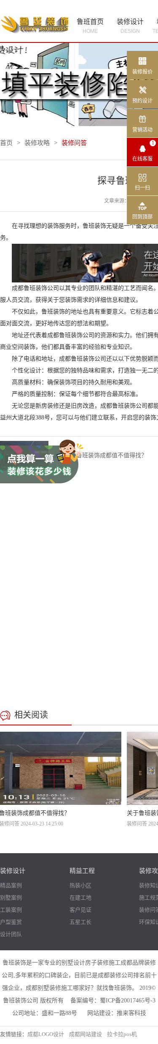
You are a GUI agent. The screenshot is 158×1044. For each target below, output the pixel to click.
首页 (6, 143)
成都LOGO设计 (45, 1034)
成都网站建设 (85, 1034)
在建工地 (80, 897)
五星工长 (80, 922)
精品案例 (11, 885)
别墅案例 (11, 897)
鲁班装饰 (94, 226)
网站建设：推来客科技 (116, 1013)
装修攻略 (37, 143)
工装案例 (11, 910)
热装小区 (80, 885)
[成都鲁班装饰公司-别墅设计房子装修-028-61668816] (35, 23)
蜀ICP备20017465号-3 (127, 1000)
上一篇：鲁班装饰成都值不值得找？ (100, 455)
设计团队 (11, 934)
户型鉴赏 (11, 922)
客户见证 (80, 910)
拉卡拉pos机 (122, 1034)
